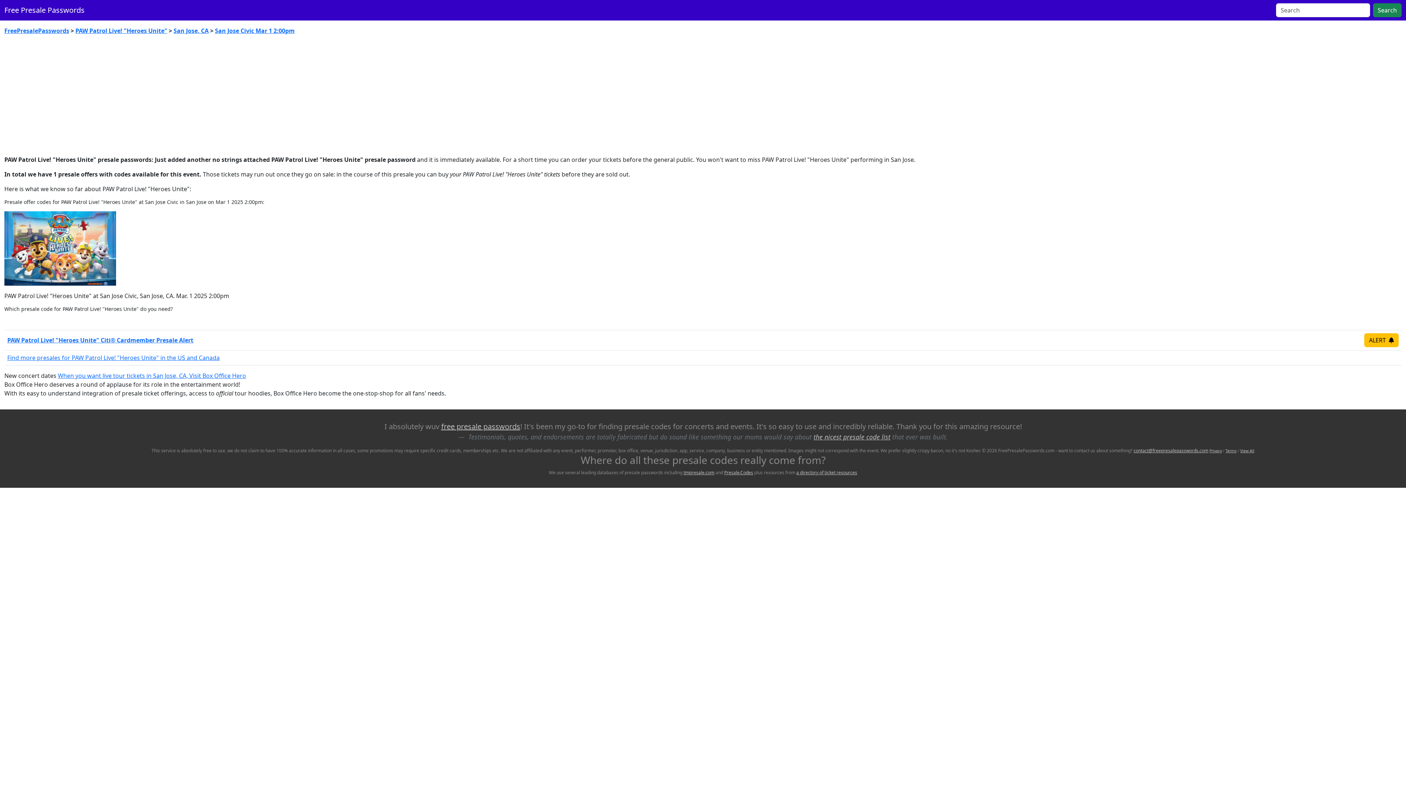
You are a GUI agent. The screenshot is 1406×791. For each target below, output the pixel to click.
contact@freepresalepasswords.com (1171, 451)
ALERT (1378, 340)
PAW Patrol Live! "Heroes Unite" (121, 31)
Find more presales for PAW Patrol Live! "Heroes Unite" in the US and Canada (113, 358)
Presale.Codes (738, 472)
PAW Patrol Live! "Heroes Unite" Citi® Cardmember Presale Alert (100, 340)
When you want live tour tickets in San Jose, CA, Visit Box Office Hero (152, 376)
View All (1247, 450)
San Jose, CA (191, 31)
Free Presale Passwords (44, 10)
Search (1387, 10)
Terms (1230, 450)
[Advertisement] (703, 95)
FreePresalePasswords (36, 31)
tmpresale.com (699, 472)
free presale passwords (480, 426)
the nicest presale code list (852, 436)
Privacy (1215, 450)
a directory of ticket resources (826, 472)
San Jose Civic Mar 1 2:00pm (255, 31)
